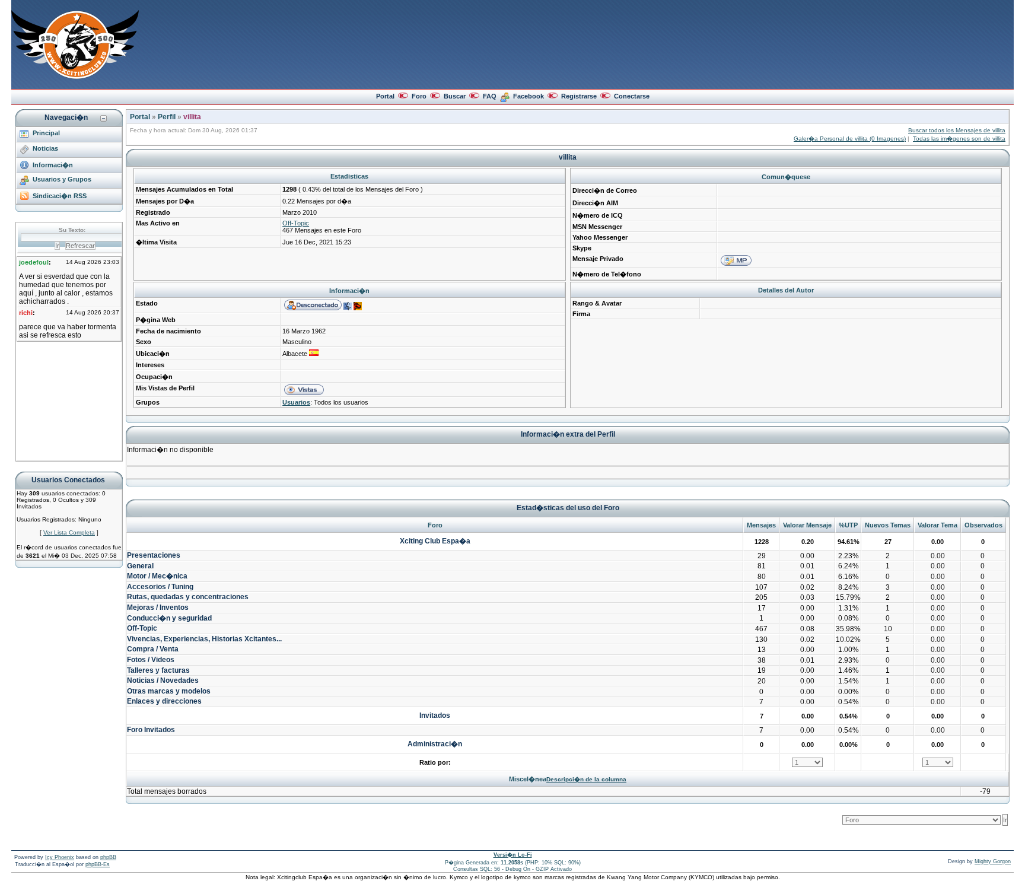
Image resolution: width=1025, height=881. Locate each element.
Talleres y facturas (158, 670)
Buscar (455, 96)
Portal (385, 96)
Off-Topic (295, 223)
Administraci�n (435, 744)
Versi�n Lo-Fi (513, 855)
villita (192, 117)
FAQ (489, 96)
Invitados (434, 715)
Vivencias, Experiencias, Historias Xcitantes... (204, 639)
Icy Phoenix (59, 857)
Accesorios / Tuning (160, 587)
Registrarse (579, 96)
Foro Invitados (151, 730)
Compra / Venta (153, 649)
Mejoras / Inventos (158, 607)
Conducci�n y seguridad (169, 618)
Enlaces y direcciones (164, 701)
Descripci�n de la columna (586, 779)
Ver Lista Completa (69, 532)
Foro (419, 96)
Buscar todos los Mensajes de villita (956, 130)
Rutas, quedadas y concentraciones (188, 597)
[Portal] (75, 76)
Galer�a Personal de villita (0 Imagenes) (850, 138)
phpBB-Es (97, 864)
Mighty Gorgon (993, 861)
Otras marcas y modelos (169, 691)
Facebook (528, 96)
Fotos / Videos (150, 660)
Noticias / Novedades (163, 680)
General (140, 566)
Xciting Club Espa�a (435, 541)
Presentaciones (153, 555)
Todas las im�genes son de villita (959, 138)
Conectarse (632, 96)
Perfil (167, 117)
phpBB (108, 857)
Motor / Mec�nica (157, 576)
